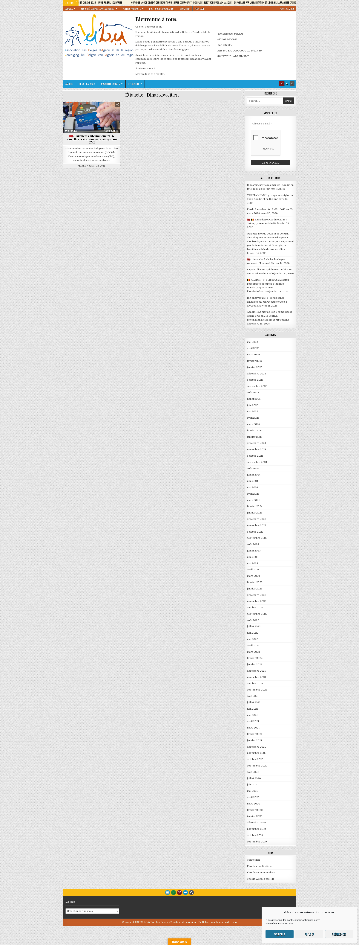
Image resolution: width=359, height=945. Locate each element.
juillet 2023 (254, 550)
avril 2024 (253, 493)
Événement (133, 84)
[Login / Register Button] (185, 892)
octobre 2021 (255, 683)
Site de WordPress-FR (260, 878)
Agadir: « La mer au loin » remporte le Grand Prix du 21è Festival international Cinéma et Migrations (269, 315)
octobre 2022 (255, 607)
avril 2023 (253, 569)
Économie (105, 111)
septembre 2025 (257, 386)
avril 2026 (253, 348)
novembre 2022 (256, 601)
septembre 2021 (257, 689)
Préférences (339, 934)
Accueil (69, 84)
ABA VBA (82, 165)
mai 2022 (252, 639)
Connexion (253, 859)
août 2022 (253, 620)
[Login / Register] (287, 83)
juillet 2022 (254, 626)
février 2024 (254, 506)
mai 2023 (252, 563)
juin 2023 (252, 557)
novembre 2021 (256, 677)
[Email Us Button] (167, 892)
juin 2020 (252, 784)
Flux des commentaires (261, 872)
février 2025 (255, 430)
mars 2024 (253, 500)
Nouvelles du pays (110, 84)
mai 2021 (252, 715)
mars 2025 (253, 424)
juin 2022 (252, 632)
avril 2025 (253, 417)
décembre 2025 (256, 373)
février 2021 (254, 734)
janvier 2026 (254, 367)
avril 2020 (253, 797)
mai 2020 (252, 790)
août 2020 (253, 772)
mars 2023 (253, 575)
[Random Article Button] (281, 83)
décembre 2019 (256, 822)
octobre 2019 (255, 835)
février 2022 (255, 658)
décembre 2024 (256, 443)
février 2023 (255, 582)
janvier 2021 (254, 740)
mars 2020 (253, 803)
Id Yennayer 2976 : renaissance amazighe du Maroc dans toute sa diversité (267, 301)
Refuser (309, 934)
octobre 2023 (255, 531)
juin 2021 (252, 708)
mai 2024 (252, 487)
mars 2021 (253, 727)
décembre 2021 (256, 670)
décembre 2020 (256, 746)
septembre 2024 (257, 462)
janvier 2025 (254, 436)
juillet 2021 (253, 702)
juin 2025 (252, 405)
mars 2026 (253, 354)
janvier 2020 (255, 816)
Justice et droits (104, 115)
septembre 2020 (257, 765)
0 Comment (112, 131)
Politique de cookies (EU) (161, 8)
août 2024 (253, 468)
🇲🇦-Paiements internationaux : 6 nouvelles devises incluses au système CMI (92, 139)
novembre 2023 (256, 525)
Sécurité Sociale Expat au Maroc (97, 8)
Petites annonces (132, 8)
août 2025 (253, 392)
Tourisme (113, 119)
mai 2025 (252, 411)
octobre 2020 (255, 759)
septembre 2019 (257, 841)
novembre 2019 (256, 828)
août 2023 (253, 544)
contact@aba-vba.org (230, 33)
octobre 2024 (255, 455)
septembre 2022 (257, 613)
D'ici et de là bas (84, 111)
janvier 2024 (254, 512)
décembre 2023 (256, 519)
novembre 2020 (256, 753)
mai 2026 (252, 342)
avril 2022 (253, 645)
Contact (199, 8)
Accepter (279, 934)
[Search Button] (292, 83)
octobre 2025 (255, 379)
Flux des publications (259, 866)
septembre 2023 (257, 537)
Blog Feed (185, 8)
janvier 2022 (254, 664)
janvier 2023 (254, 588)
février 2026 (255, 360)
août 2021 (253, 696)
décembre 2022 (256, 595)
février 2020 (255, 810)
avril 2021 (253, 721)
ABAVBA (69, 8)
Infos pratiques (87, 84)
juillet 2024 (253, 474)
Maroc (72, 119)
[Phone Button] (173, 892)
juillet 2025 (254, 398)
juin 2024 (252, 481)
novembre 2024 (256, 449)
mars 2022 (253, 651)
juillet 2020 (254, 778)
